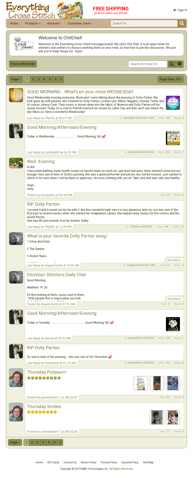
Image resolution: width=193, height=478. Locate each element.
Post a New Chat (23, 64)
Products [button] (31, 23)
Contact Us (70, 462)
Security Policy (130, 462)
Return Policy (88, 462)
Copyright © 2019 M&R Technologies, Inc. (84, 468)
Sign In (182, 10)
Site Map (148, 462)
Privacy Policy (109, 462)
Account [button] (53, 23)
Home (14, 23)
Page (15, 79)
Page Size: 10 (169, 79)
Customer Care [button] (79, 23)
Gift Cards (53, 462)
